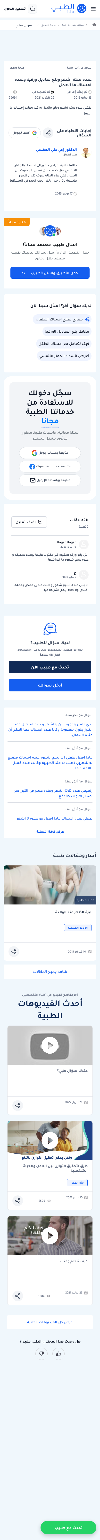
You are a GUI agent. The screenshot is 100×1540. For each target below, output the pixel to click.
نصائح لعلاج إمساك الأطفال (59, 319)
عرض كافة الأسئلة (50, 831)
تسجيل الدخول (15, 8)
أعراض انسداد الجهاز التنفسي (64, 356)
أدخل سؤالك (50, 685)
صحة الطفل (48, 25)
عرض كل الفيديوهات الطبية (50, 1322)
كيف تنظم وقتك (74, 1261)
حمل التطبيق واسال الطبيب (54, 273)
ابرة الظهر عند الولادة (73, 912)
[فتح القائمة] (91, 9)
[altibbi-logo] (69, 9)
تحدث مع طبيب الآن (50, 667)
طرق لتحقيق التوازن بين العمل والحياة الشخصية (55, 1168)
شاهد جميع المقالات (50, 971)
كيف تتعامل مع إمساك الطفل (64, 343)
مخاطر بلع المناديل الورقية (67, 331)
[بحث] (32, 9)
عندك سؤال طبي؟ (72, 1071)
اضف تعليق (26, 522)
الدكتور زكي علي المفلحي (56, 150)
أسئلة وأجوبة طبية (73, 25)
